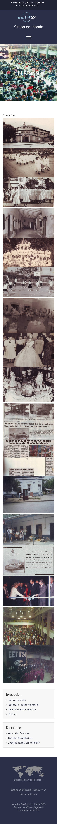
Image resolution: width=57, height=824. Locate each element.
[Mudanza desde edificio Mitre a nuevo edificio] (28, 494)
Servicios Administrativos (20, 737)
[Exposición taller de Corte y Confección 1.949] (28, 315)
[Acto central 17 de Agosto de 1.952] (28, 162)
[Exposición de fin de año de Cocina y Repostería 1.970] (28, 384)
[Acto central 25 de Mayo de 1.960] (28, 191)
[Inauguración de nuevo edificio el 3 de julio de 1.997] (28, 590)
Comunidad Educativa (18, 733)
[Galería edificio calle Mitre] (28, 222)
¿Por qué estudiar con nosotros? (24, 742)
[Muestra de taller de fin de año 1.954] (28, 349)
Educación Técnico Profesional (23, 704)
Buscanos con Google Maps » (28, 779)
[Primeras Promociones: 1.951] (28, 252)
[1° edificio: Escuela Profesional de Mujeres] (28, 132)
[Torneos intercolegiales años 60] (28, 281)
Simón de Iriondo (28, 27)
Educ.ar (12, 714)
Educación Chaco (17, 699)
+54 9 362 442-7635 (29, 5)
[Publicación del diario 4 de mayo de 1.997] (28, 421)
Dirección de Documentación (22, 709)
